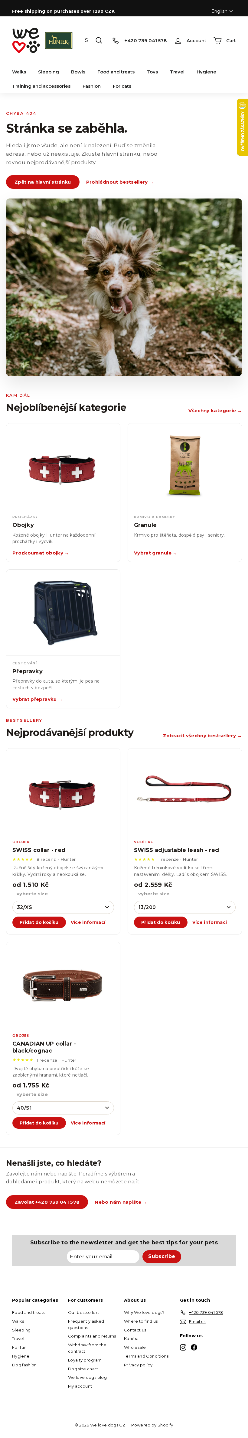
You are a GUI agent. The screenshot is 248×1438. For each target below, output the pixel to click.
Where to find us (141, 1321)
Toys (152, 72)
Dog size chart (83, 1368)
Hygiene (206, 72)
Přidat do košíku (39, 922)
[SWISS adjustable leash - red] (185, 791)
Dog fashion (24, 1364)
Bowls (78, 72)
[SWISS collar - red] (63, 791)
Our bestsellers (83, 1312)
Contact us (135, 1330)
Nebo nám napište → (121, 1202)
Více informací (88, 922)
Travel (177, 72)
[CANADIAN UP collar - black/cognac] (63, 985)
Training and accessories (41, 86)
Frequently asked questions (86, 1324)
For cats (122, 86)
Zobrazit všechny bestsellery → (202, 735)
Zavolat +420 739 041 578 (47, 1202)
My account (80, 1386)
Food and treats (116, 72)
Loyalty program (85, 1360)
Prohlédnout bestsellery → (120, 182)
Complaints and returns (92, 1336)
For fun (19, 1347)
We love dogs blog (87, 1377)
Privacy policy (138, 1364)
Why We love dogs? (144, 1312)
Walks (19, 72)
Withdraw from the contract (87, 1348)
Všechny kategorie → (215, 410)
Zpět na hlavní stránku (43, 182)
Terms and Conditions (146, 1356)
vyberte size (32, 893)
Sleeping (48, 72)
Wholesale (135, 1347)
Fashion (92, 86)
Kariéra (131, 1338)
